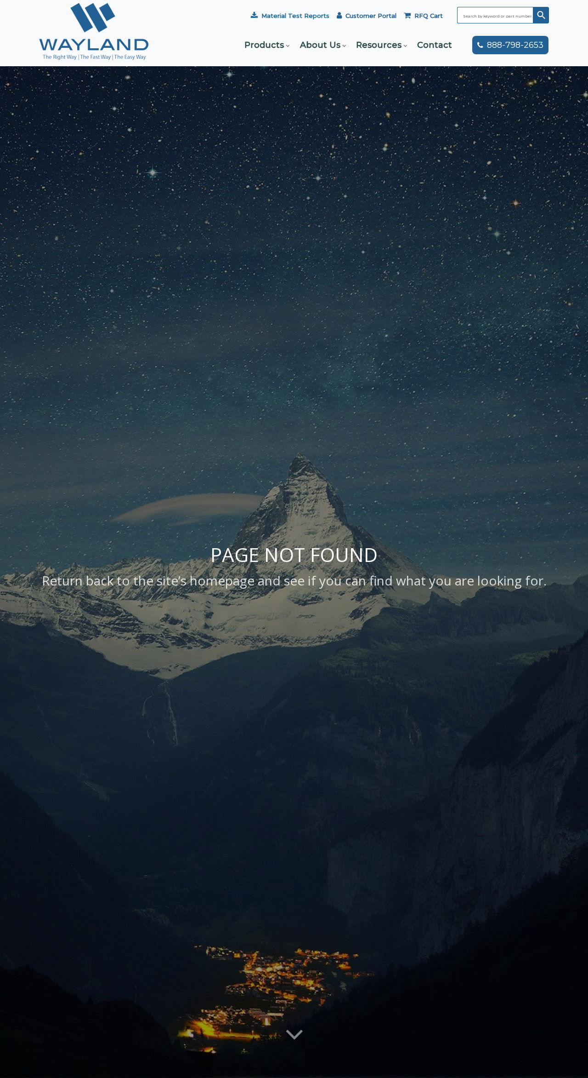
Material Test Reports (295, 15)
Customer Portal (370, 15)
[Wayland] (93, 45)
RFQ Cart (428, 15)
